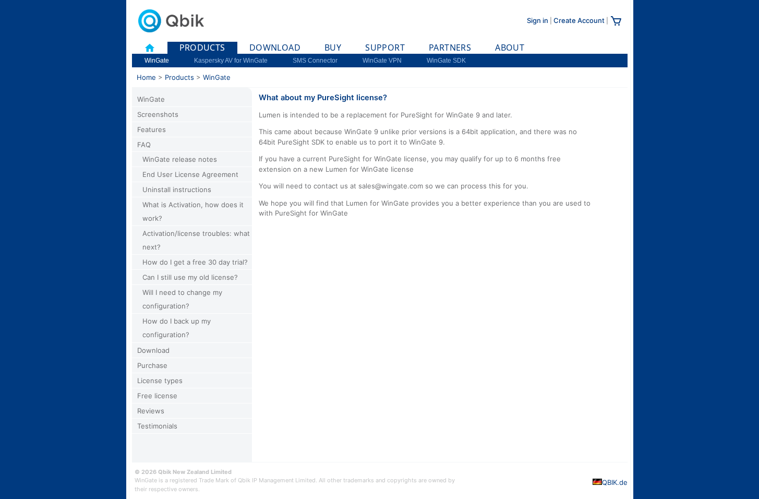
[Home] (149, 48)
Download (153, 350)
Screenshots (157, 114)
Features (151, 129)
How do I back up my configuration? (176, 328)
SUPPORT (385, 47)
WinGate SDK (446, 60)
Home (146, 77)
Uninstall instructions (176, 189)
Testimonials (157, 426)
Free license (157, 395)
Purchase (152, 365)
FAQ (144, 144)
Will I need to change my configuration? (182, 299)
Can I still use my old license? (190, 277)
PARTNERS (450, 47)
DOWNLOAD (274, 47)
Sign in (537, 20)
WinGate (156, 60)
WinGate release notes (179, 159)
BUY (332, 47)
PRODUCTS (202, 47)
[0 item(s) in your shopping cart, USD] (616, 24)
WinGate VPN (382, 60)
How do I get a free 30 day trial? (195, 262)
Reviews (150, 411)
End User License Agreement (190, 174)
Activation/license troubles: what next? (196, 240)
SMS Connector (315, 60)
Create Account (579, 20)
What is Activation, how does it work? (193, 211)
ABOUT (509, 47)
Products (179, 77)
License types (160, 380)
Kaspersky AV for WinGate (231, 60)
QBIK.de (615, 482)
